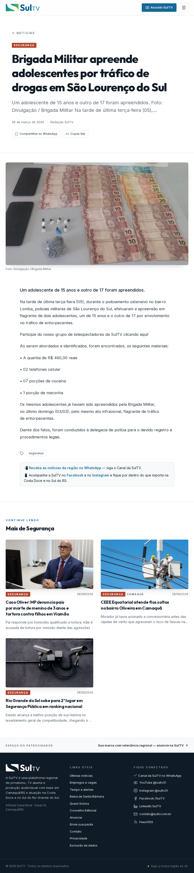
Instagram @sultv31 (153, 790)
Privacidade (78, 838)
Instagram (100, 475)
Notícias (26, 33)
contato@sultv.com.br (155, 814)
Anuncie (76, 817)
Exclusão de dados (83, 845)
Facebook (75, 475)
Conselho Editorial (83, 810)
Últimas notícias (81, 775)
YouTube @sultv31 (152, 782)
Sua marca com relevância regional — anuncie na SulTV (141, 745)
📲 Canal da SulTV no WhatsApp (157, 775)
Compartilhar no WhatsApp (38, 133)
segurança (36, 453)
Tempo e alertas (81, 789)
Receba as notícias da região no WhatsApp (65, 468)
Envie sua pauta (81, 824)
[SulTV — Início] (23, 7)
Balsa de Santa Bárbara (87, 796)
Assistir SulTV (162, 7)
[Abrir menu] (183, 7)
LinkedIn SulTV (150, 806)
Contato (76, 831)
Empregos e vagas (83, 782)
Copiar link (77, 133)
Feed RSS (146, 822)
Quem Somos (79, 803)
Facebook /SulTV (152, 798)
